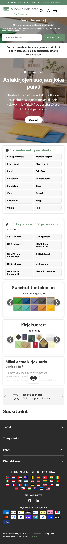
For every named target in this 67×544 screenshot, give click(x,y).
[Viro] (41, 488)
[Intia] (51, 477)
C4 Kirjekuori (43, 236)
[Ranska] (13, 484)
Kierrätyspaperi (44, 156)
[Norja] (51, 481)
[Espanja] (38, 477)
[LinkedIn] (37, 500)
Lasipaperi (12, 200)
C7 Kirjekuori (14, 264)
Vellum (10, 207)
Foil (38, 207)
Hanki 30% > (54, 37)
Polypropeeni (43, 178)
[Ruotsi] (26, 484)
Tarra (38, 186)
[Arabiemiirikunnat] (19, 477)
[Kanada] (19, 481)
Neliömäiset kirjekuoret (13, 272)
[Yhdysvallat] (48, 488)
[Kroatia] (32, 481)
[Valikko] (62, 10)
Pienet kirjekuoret (45, 271)
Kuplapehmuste (15, 156)
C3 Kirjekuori (14, 236)
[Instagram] (33, 500)
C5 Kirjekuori (14, 244)
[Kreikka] (26, 481)
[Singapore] (38, 484)
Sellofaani (41, 171)
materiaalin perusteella (33, 150)
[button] (55, 10)
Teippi (39, 200)
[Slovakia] (44, 484)
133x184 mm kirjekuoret (42, 245)
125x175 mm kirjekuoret (13, 255)
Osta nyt (33, 119)
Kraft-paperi (14, 163)
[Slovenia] (51, 484)
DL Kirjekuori (43, 264)
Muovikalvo (42, 163)
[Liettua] (44, 481)
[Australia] (26, 477)
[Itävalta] (13, 481)
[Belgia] (32, 477)
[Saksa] (32, 484)
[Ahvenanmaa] (7, 477)
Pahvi (10, 171)
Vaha (9, 193)
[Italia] (7, 481)
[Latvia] (38, 481)
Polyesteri (12, 186)
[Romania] (19, 484)
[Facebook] (29, 500)
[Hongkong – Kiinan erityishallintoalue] (44, 477)
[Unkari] (29, 488)
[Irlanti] (57, 477)
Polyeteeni (13, 178)
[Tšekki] (22, 488)
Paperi (39, 193)
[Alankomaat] (13, 477)
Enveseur (35, 536)
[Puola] (7, 484)
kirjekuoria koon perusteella (37, 224)
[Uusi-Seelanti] (35, 488)
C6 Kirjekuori (43, 254)
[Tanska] (16, 488)
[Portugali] (57, 481)
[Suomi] (57, 484)
